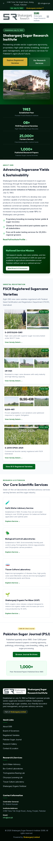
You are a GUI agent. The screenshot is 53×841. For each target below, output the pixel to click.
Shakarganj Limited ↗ (35, 8)
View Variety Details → (14, 342)
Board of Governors (11, 731)
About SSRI (7, 726)
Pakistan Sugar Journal (12, 740)
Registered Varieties (11, 735)
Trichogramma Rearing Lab (14, 773)
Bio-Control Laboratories (13, 769)
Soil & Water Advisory (11, 764)
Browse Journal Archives (26, 654)
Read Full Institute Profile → (15, 239)
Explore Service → (12, 521)
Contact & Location (10, 748)
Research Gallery (10, 744)
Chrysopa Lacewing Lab (13, 777)
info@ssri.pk (8, 818)
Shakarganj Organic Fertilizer (14, 786)
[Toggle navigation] (48, 16)
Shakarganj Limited (18, 712)
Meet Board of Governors (17, 268)
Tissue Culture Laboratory (13, 782)
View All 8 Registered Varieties (19, 466)
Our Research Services (39, 61)
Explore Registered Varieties (15, 61)
